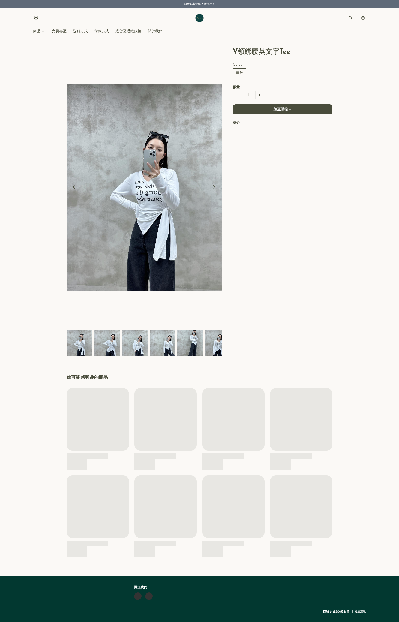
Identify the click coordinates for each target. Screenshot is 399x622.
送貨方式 (80, 31)
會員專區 (59, 31)
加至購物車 (282, 109)
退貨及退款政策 (128, 31)
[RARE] (199, 18)
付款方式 (101, 31)
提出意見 (360, 611)
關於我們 (155, 31)
